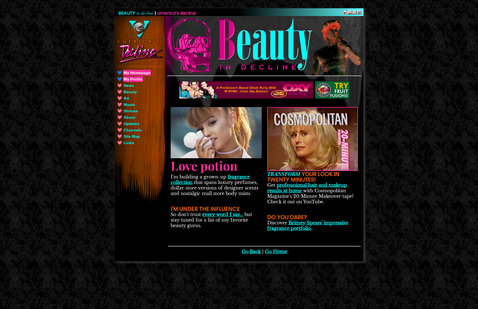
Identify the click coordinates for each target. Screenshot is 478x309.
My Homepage (137, 73)
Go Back (251, 251)
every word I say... (222, 214)
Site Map (132, 136)
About (129, 117)
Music (129, 104)
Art (126, 98)
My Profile (133, 79)
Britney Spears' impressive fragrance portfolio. (307, 225)
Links (129, 143)
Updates (131, 123)
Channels (133, 130)
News (129, 85)
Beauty (130, 92)
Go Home (276, 251)
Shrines (131, 111)
